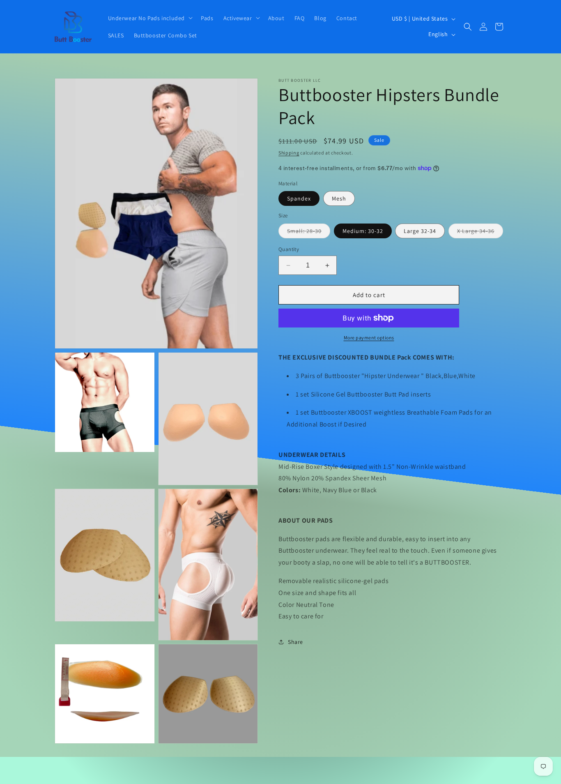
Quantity (288, 249)
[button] (149, 17)
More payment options (369, 337)
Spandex (299, 198)
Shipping (288, 153)
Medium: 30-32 (363, 231)
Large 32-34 (420, 231)
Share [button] (295, 642)
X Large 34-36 (480, 232)
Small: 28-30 (308, 232)
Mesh (339, 198)
